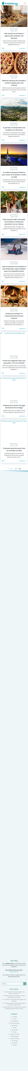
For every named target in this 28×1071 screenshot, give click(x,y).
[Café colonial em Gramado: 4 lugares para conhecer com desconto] (14, 16)
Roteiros (15, 1045)
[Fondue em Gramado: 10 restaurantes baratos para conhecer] (14, 296)
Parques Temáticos (14, 1038)
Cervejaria (14, 1016)
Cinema (15, 1019)
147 (16, 469)
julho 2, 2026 (14, 78)
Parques (15, 1032)
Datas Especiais (14, 1021)
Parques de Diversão (15, 1034)
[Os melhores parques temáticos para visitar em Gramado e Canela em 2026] (14, 155)
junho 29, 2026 (14, 125)
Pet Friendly (14, 1040)
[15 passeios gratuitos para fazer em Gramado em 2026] (14, 431)
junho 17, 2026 (14, 445)
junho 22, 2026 (14, 310)
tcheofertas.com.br (13, 971)
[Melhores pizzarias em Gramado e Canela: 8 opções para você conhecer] (14, 63)
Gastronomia (15, 1029)
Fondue (15, 1027)
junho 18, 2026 (14, 402)
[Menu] (25, 3)
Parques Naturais (15, 1036)
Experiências (15, 1025)
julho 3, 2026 (14, 30)
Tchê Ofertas (15, 29)
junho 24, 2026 (14, 263)
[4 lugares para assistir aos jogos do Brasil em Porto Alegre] (14, 388)
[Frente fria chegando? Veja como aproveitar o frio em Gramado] (14, 343)
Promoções (14, 1043)
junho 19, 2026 (14, 358)
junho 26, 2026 (14, 169)
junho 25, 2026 (14, 216)
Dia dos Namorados (14, 1023)
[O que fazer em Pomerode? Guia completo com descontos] (14, 110)
